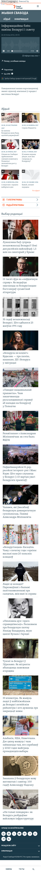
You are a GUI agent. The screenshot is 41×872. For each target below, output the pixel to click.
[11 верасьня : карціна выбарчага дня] (10, 175)
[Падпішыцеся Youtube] (19, 834)
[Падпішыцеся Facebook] (9, 834)
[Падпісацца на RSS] (9, 839)
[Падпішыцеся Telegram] (3, 839)
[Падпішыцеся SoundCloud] (30, 834)
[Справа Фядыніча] (31, 118)
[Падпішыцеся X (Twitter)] (14, 834)
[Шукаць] (33, 869)
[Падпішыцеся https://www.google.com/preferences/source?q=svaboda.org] (3, 834)
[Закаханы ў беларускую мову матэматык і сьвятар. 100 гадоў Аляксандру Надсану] (20, 766)
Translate (9, 4)
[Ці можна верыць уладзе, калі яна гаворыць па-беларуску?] (31, 144)
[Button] (7, 70)
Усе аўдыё (36, 191)
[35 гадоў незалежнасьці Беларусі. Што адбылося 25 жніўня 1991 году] (20, 307)
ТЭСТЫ (21, 869)
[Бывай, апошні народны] (31, 175)
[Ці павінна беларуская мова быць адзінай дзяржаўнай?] (10, 118)
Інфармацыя (21, 19)
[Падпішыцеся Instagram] (35, 834)
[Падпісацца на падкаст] (24, 834)
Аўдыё (6, 19)
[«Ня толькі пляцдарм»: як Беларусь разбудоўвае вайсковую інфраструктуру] (20, 799)
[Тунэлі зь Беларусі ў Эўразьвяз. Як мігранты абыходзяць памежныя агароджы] (20, 648)
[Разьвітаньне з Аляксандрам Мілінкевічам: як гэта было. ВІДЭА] (20, 421)
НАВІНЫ (9, 869)
